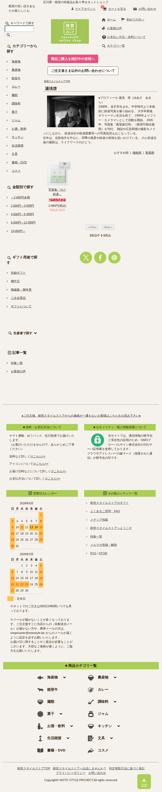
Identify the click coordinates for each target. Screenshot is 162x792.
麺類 (15, 95)
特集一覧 (17, 363)
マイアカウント (85, 8)
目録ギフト (18, 272)
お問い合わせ (147, 8)
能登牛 (16, 78)
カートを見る (117, 8)
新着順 (149, 152)
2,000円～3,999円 (22, 205)
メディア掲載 (99, 519)
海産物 (16, 61)
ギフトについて (21, 306)
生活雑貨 (18, 145)
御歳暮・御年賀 (21, 289)
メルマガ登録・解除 (103, 544)
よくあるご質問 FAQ (105, 511)
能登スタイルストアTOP (57, 81)
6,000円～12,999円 (23, 222)
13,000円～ (18, 231)
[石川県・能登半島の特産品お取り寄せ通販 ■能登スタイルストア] (70, 31)
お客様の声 (114, 28)
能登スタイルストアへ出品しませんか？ (79, 768)
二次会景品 (18, 298)
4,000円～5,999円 (22, 214)
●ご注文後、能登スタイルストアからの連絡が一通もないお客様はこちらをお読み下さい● (81, 415)
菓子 (15, 112)
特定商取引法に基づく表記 (127, 768)
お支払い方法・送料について (126, 37)
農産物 (16, 69)
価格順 (137, 152)
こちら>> (39, 456)
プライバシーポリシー (71, 773)
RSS (93, 553)
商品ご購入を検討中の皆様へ (73, 59)
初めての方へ (135, 19)
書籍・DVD (19, 162)
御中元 (15, 281)
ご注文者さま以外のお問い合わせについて (83, 70)
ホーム (111, 19)
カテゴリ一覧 (116, 45)
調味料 (16, 103)
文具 (15, 154)
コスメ (16, 170)
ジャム (16, 120)
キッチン (18, 137)
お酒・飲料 (19, 128)
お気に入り (64, 167)
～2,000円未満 (20, 197)
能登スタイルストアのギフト (109, 503)
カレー (16, 86)
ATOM (103, 553)
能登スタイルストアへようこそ (111, 528)
